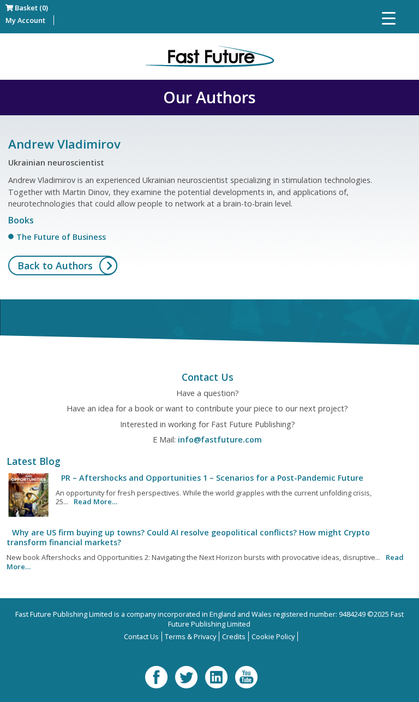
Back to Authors (55, 265)
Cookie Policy (273, 636)
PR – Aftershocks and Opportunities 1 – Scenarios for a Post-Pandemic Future (212, 478)
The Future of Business (61, 237)
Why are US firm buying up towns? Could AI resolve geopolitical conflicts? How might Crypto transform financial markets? (188, 537)
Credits (234, 636)
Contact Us (141, 636)
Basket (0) (30, 8)
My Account (25, 20)
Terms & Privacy (190, 636)
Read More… (95, 501)
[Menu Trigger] (388, 17)
